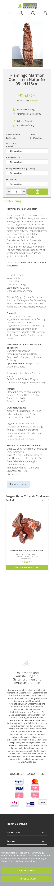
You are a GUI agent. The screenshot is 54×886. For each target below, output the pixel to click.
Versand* (34, 101)
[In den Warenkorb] (37, 192)
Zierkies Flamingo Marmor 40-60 (27, 550)
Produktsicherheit (19, 484)
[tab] (27, 824)
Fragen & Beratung (17, 823)
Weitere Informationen (26, 861)
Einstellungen (26, 878)
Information (13, 832)
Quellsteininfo (22, 439)
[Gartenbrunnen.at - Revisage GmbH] (27, 6)
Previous (41, 500)
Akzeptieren (26, 870)
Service (11, 841)
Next (47, 500)
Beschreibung (12, 201)
